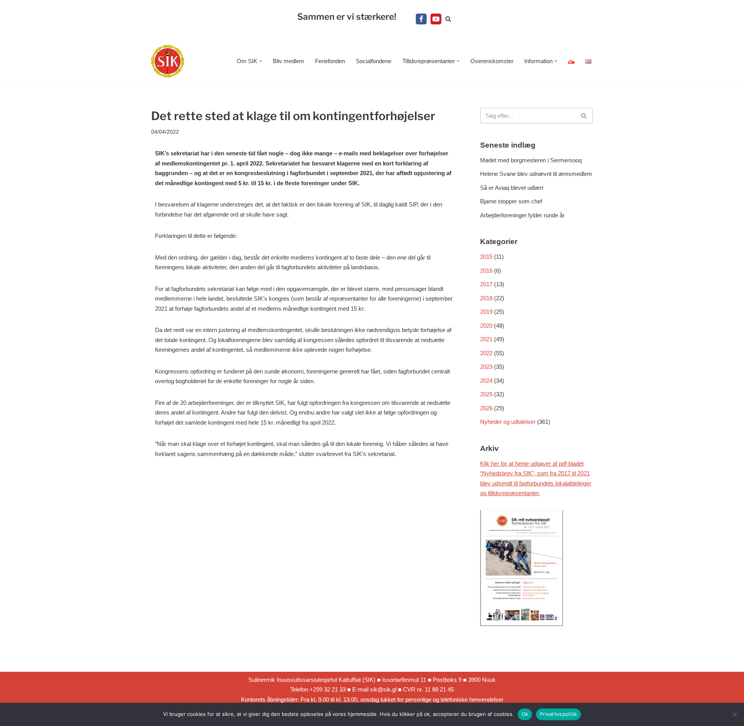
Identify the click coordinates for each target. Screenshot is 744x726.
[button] (260, 61)
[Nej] (734, 714)
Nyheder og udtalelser (508, 421)
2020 (486, 325)
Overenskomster (491, 61)
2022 (486, 353)
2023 (486, 366)
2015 (486, 256)
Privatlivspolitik (558, 714)
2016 (486, 270)
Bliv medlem (288, 61)
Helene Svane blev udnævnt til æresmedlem (536, 173)
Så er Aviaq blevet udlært (511, 187)
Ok (525, 714)
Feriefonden (330, 61)
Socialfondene (373, 61)
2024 (486, 380)
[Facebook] (421, 19)
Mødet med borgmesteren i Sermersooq (531, 160)
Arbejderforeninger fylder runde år (522, 215)
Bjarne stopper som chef (511, 201)
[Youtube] (436, 19)
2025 (486, 394)
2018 (486, 298)
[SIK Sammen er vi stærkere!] (167, 61)
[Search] (448, 19)
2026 (486, 408)
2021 (486, 339)
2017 (486, 284)
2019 (486, 311)
